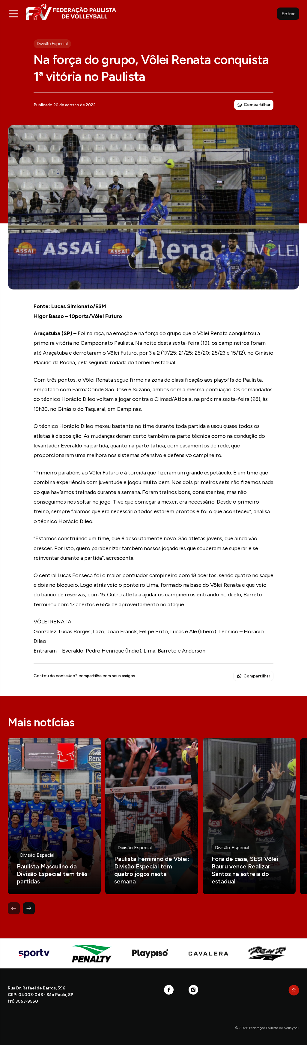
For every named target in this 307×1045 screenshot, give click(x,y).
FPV (71, 12)
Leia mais (54, 816)
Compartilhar (257, 104)
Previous (14, 908)
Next (29, 908)
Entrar (288, 14)
